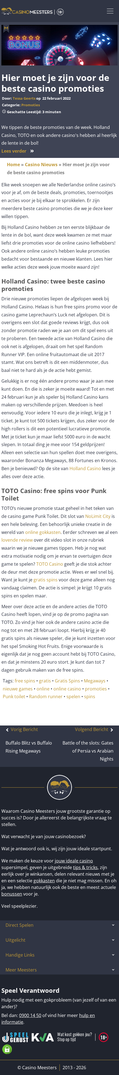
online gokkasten (43, 532)
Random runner (46, 696)
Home (13, 164)
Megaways (94, 681)
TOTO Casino (49, 564)
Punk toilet (14, 696)
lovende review (17, 540)
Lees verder (17, 151)
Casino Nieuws (41, 164)
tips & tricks (85, 867)
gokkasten (44, 881)
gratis (45, 681)
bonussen (11, 894)
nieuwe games (18, 689)
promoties (96, 689)
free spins (25, 681)
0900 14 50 (30, 1015)
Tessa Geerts (24, 98)
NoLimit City (97, 516)
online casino (67, 689)
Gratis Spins (67, 681)
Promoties (30, 104)
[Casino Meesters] (32, 11)
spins (89, 696)
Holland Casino (85, 468)
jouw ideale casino (74, 861)
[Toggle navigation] (110, 11)
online (43, 689)
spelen (73, 696)
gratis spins (45, 580)
